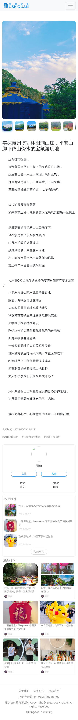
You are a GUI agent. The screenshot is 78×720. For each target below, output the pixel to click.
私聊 (53, 473)
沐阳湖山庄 (10, 436)
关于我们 (24, 691)
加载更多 (39, 551)
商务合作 (39, 691)
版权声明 (54, 691)
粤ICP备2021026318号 (39, 712)
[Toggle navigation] (70, 5)
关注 (24, 473)
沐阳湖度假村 (30, 436)
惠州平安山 (52, 436)
